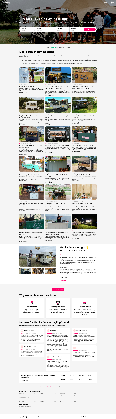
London (20, 400)
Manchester (42, 401)
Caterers (34, 386)
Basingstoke (21, 393)
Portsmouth (42, 395)
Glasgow (82, 400)
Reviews (57, 416)
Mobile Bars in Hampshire (50, 386)
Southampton (62, 393)
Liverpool (62, 400)
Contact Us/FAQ (72, 416)
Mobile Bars (40, 386)
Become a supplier (64, 416)
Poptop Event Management (24, 386)
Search (106, 2)
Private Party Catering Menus (25, 406)
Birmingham (21, 401)
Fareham (41, 393)
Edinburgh (62, 401)
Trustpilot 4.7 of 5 (34, 416)
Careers (78, 416)
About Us (53, 416)
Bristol (41, 400)
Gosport (61, 395)
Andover (21, 395)
